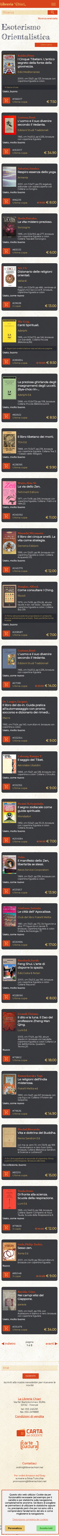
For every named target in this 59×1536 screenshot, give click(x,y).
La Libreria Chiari (29, 1399)
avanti (51, 1343)
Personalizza (15, 1528)
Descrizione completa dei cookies (30, 1519)
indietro (8, 1343)
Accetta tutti (46, 1528)
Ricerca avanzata (47, 18)
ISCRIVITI (31, 1376)
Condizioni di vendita (29, 1416)
